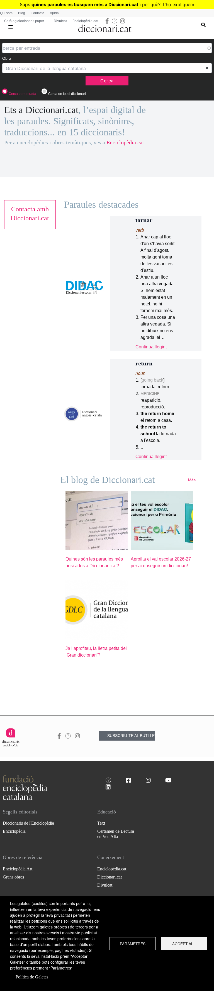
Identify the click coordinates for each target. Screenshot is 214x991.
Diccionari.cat (109, 877)
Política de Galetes (32, 977)
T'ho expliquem (178, 4)
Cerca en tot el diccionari (67, 94)
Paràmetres (132, 943)
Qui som (6, 13)
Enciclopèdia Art (17, 868)
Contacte (37, 13)
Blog (21, 13)
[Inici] (104, 27)
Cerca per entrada (22, 94)
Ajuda (54, 13)
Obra (6, 58)
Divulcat (60, 21)
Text (101, 823)
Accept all (184, 943)
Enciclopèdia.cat (85, 21)
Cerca (107, 80)
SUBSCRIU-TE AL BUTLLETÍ (131, 735)
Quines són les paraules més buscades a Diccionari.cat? (94, 562)
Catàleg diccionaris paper (24, 21)
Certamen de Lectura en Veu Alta (115, 834)
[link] (30, 213)
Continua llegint (151, 346)
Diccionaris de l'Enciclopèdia (28, 823)
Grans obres (13, 877)
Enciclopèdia (14, 831)
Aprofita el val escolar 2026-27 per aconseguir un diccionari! (161, 562)
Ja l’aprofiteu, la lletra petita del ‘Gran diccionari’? (96, 651)
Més (192, 480)
